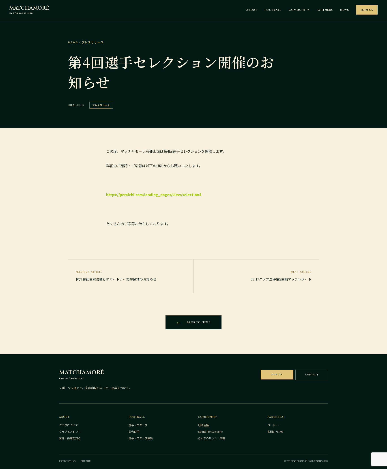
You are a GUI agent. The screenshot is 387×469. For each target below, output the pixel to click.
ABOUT (252, 10)
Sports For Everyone (210, 431)
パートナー (274, 425)
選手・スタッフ (138, 425)
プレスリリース (101, 105)
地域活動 (203, 425)
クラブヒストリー (70, 431)
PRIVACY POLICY (67, 461)
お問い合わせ (275, 431)
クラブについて (68, 425)
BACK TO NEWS (199, 322)
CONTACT (311, 374)
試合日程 (134, 431)
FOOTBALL (273, 10)
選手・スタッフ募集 (141, 438)
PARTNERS (324, 10)
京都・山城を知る (70, 438)
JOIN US (367, 10)
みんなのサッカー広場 (211, 438)
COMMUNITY (299, 10)
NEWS (344, 10)
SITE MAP (85, 461)
